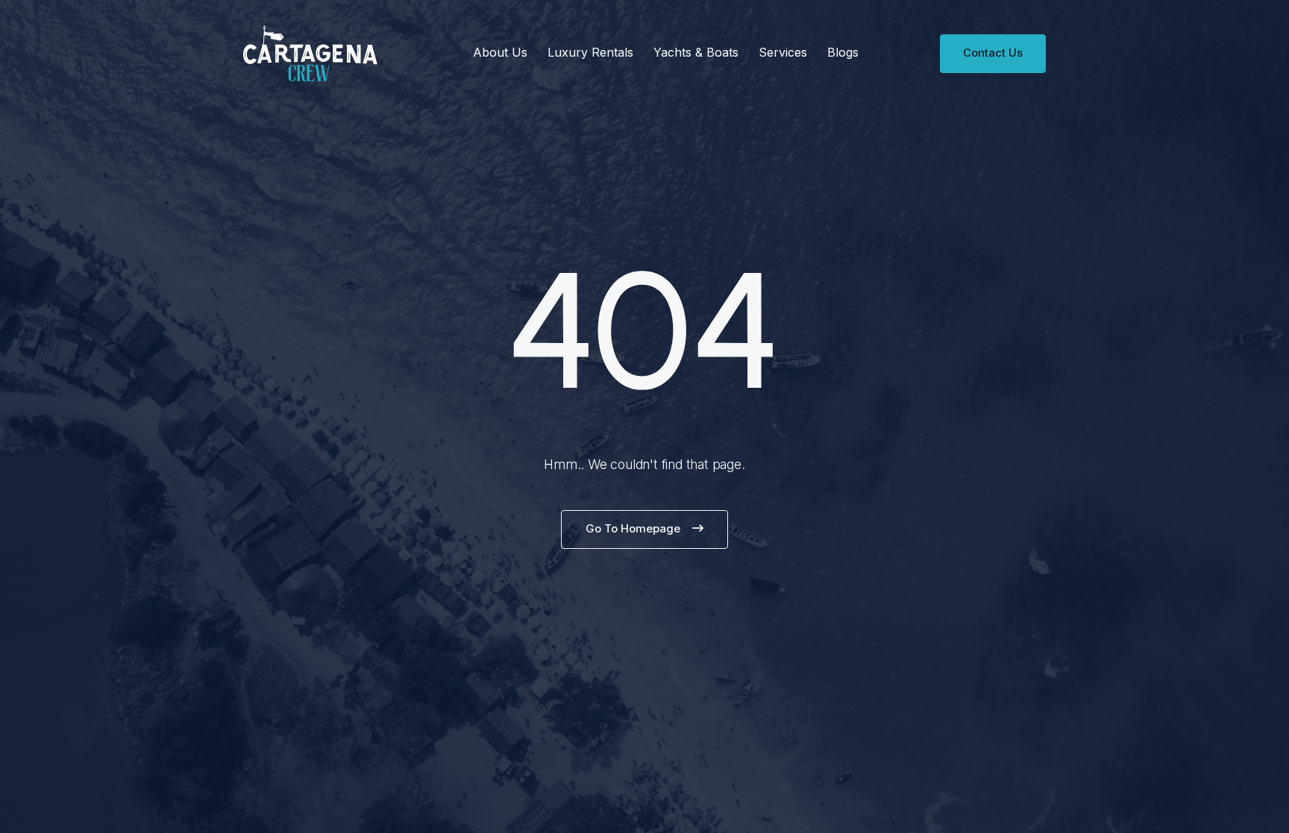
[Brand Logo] (310, 53)
